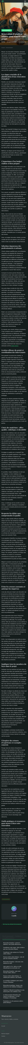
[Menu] (25, 1)
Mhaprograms (6, 1016)
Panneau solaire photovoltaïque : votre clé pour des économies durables (13, 957)
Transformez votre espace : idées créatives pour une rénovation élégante (14, 948)
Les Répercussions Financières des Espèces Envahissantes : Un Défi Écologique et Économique (12, 996)
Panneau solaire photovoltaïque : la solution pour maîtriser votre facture (12, 976)
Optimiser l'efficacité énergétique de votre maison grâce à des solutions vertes (13, 990)
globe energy (14, 345)
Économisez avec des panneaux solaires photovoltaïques (13, 1001)
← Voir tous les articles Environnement (11, 924)
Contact (3, 1036)
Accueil (3, 47)
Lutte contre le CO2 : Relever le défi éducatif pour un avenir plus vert (12, 967)
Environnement (6, 30)
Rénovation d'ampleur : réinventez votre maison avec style (13, 962)
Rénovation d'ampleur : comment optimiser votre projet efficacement (12, 943)
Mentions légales (5, 1033)
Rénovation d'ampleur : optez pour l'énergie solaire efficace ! (11, 971)
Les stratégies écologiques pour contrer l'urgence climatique (13, 981)
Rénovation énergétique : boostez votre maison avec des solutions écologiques (13, 986)
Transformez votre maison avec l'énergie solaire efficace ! (13, 953)
